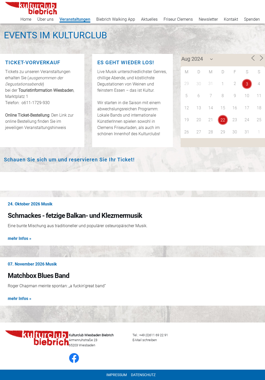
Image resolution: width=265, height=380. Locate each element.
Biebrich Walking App (115, 19)
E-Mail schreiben (144, 340)
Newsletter (208, 19)
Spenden (252, 19)
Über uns (45, 19)
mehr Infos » (19, 238)
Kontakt (231, 19)
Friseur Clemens (178, 19)
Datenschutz (143, 375)
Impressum (116, 375)
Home (25, 19)
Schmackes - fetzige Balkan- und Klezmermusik (75, 215)
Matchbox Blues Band (38, 275)
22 (222, 120)
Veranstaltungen (75, 19)
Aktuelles (149, 19)
